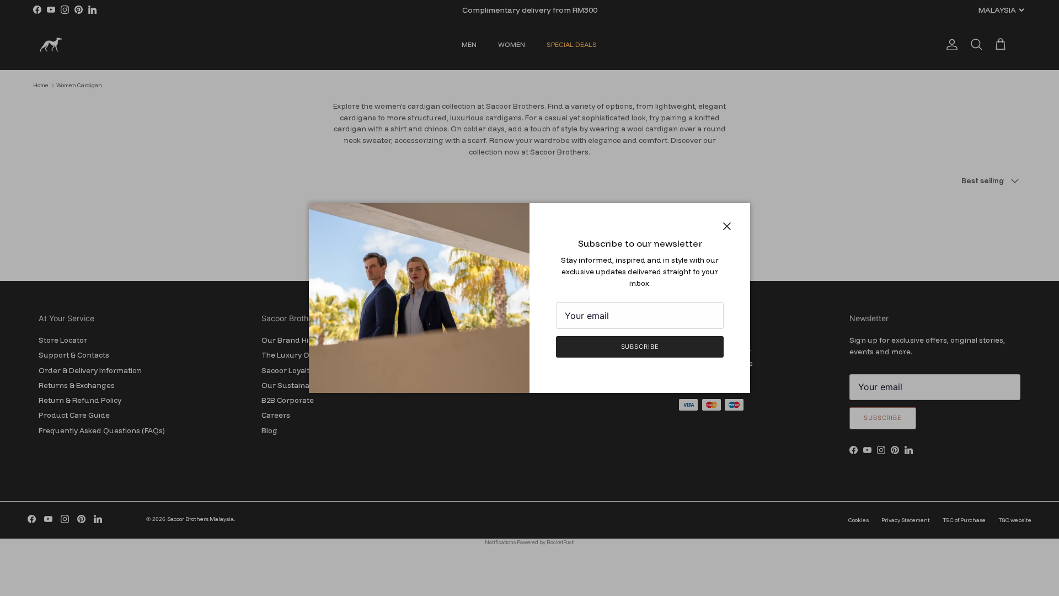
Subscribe (640, 346)
